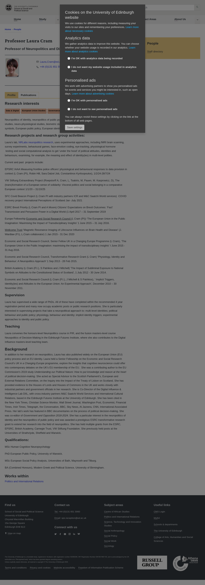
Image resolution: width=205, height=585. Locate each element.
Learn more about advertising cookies (93, 93)
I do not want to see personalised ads (94, 109)
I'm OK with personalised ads (89, 100)
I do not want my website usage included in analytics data (103, 69)
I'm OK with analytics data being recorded (97, 58)
